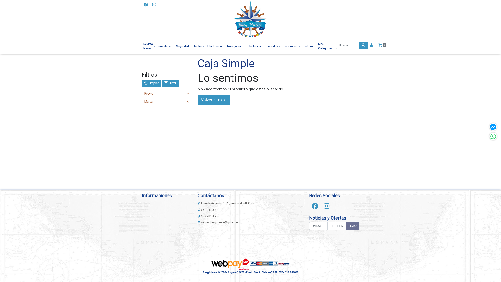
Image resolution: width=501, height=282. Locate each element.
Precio (148, 93)
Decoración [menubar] (291, 46)
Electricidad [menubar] (255, 46)
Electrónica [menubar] (214, 46)
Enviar (352, 226)
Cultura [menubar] (308, 46)
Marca (148, 102)
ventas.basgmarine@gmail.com (220, 222)
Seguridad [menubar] (182, 46)
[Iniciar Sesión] (371, 45)
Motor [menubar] (198, 46)
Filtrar (172, 83)
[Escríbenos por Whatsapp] (493, 136)
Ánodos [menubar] (273, 46)
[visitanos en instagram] (154, 5)
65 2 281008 (208, 209)
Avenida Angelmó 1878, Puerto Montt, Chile (227, 203)
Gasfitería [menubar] (164, 46)
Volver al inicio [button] (214, 100)
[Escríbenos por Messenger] (493, 127)
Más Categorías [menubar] (325, 46)
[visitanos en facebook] (146, 5)
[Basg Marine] (250, 19)
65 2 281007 (208, 216)
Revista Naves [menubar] (148, 46)
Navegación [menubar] (234, 46)
